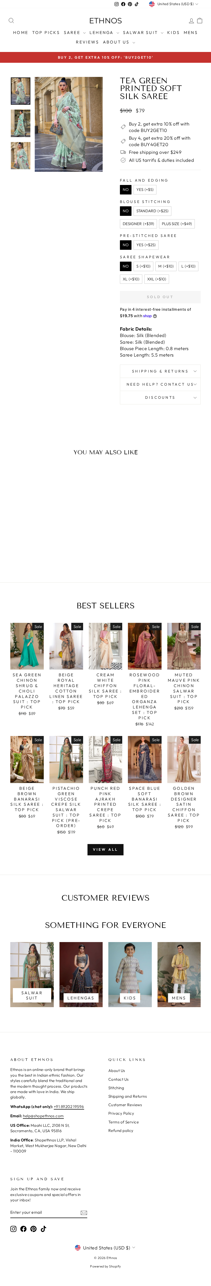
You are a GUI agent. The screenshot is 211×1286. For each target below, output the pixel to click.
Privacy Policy (121, 1113)
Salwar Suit (141, 32)
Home (20, 32)
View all (105, 849)
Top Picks (46, 32)
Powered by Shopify (105, 1266)
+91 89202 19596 (69, 1106)
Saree (73, 32)
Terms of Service (123, 1122)
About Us (117, 42)
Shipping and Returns (127, 1096)
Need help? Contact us (160, 384)
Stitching (116, 1087)
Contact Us (118, 1079)
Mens (191, 32)
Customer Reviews (125, 1104)
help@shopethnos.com (43, 1115)
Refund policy (121, 1130)
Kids (173, 32)
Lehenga (102, 32)
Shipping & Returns (160, 371)
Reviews (87, 42)
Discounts (160, 397)
